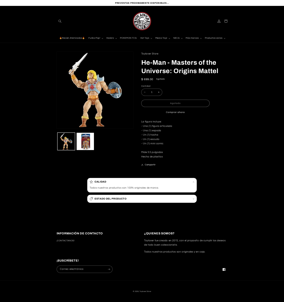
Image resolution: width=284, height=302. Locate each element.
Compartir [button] (150, 165)
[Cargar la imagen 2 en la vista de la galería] (85, 141)
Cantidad (145, 86)
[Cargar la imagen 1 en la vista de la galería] (66, 141)
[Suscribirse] (108, 269)
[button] (60, 21)
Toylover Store (145, 291)
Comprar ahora (175, 112)
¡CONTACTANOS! (66, 241)
